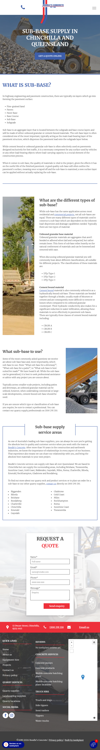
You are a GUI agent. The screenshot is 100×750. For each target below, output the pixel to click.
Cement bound (46, 290)
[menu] (94, 8)
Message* (35, 588)
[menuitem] (17, 649)
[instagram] (12, 716)
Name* (33, 557)
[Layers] (94, 642)
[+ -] (82, 680)
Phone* (34, 577)
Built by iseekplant (74, 740)
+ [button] (71, 642)
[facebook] (5, 716)
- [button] (71, 645)
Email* (33, 567)
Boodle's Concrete (16, 447)
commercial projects (64, 214)
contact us (51, 483)
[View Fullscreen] (71, 651)
